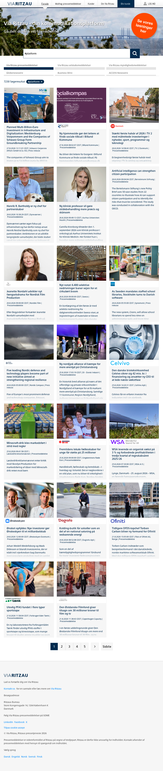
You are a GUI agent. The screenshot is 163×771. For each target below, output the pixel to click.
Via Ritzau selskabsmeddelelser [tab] (74, 65)
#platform (34, 82)
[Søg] (135, 53)
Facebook (19, 722)
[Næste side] (95, 646)
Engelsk (16, 757)
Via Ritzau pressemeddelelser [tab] (22, 65)
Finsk (39, 757)
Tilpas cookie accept (14, 728)
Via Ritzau (56, 689)
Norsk (24, 757)
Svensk (32, 757)
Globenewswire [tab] (14, 73)
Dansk (7, 757)
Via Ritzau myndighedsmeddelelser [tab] (128, 65)
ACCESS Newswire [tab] (118, 73)
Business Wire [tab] (65, 73)
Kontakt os (9, 689)
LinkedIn (8, 722)
